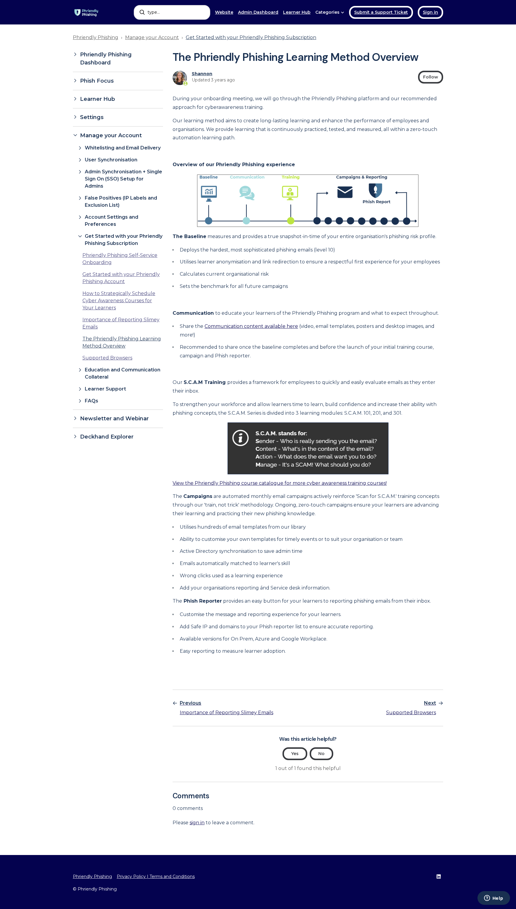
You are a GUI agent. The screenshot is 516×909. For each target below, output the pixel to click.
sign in (197, 822)
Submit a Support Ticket (381, 12)
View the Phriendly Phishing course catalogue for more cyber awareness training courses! (280, 483)
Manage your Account (152, 37)
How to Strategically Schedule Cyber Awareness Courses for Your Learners (118, 301)
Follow (430, 77)
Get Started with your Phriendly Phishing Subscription (251, 37)
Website (224, 12)
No (321, 753)
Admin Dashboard (258, 12)
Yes (295, 753)
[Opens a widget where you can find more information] (493, 898)
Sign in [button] (430, 12)
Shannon (202, 73)
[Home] (86, 12)
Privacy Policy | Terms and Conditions (156, 876)
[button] (118, 59)
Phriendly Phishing (95, 37)
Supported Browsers (107, 358)
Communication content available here (251, 326)
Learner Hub (297, 12)
